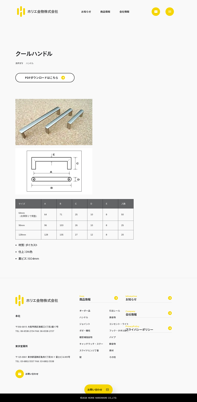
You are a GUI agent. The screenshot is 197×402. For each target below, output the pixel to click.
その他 (112, 357)
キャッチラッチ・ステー (91, 343)
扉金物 (112, 317)
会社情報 (124, 11)
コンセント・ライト (119, 323)
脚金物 (112, 343)
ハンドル (83, 317)
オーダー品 (84, 310)
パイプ (112, 337)
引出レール (114, 310)
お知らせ (86, 11)
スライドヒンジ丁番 (89, 350)
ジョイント (84, 323)
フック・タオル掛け (119, 330)
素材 (111, 350)
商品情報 (105, 11)
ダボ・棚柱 (84, 330)
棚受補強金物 (85, 337)
